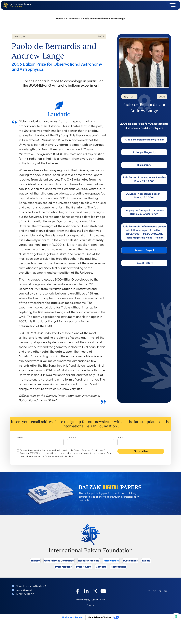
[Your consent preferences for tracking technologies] (176, 616)
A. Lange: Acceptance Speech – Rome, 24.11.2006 (144, 195)
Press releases (63, 566)
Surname (71, 437)
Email (120, 437)
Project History (144, 262)
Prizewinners (73, 18)
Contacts (101, 566)
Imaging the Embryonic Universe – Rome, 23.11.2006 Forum (144, 211)
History (35, 560)
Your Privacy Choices (99, 617)
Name (20, 437)
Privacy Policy (83, 599)
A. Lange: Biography (144, 152)
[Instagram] (95, 591)
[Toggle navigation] (171, 5)
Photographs (118, 566)
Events (146, 560)
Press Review (83, 566)
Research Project (144, 250)
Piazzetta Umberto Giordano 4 (31, 586)
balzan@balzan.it (24, 590)
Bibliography (144, 164)
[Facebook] (78, 591)
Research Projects (88, 560)
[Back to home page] (6, 5)
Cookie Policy (98, 599)
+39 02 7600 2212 (25, 594)
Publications (130, 560)
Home (59, 18)
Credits (90, 605)
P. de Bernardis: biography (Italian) (144, 139)
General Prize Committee (59, 560)
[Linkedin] (86, 591)
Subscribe (141, 451)
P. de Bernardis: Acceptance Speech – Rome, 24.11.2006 (144, 179)
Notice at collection (72, 617)
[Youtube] (103, 591)
